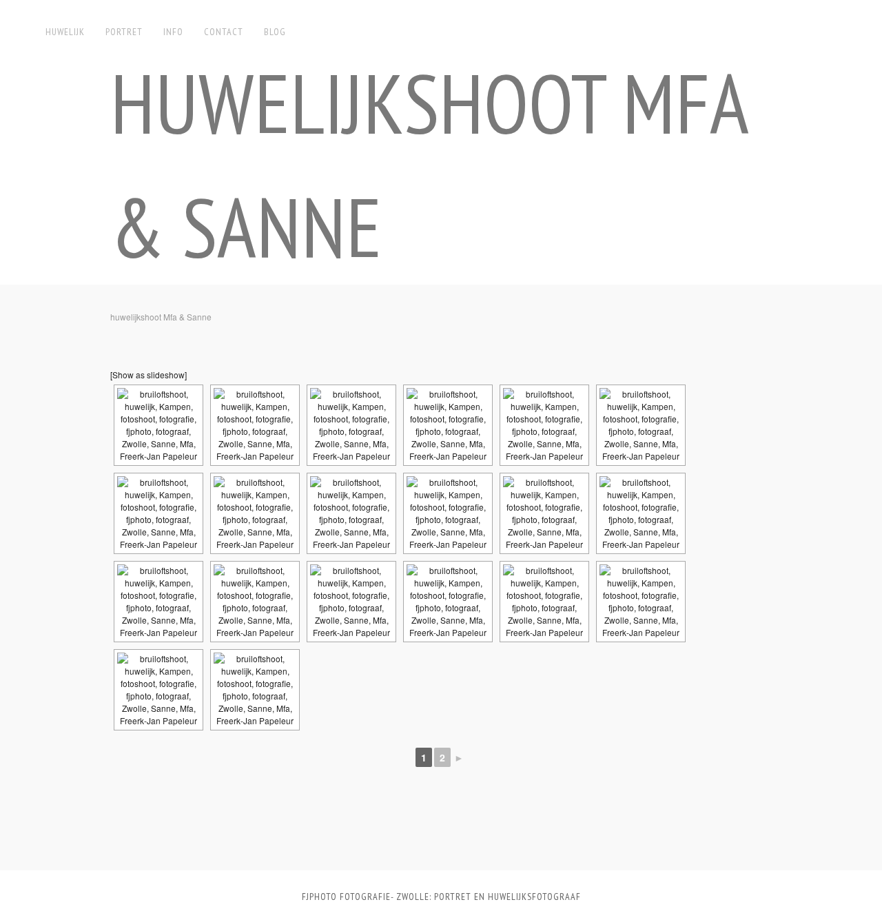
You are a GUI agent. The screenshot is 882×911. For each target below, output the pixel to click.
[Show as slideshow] (148, 374)
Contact (223, 31)
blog (275, 31)
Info (173, 31)
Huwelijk (65, 31)
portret (124, 31)
